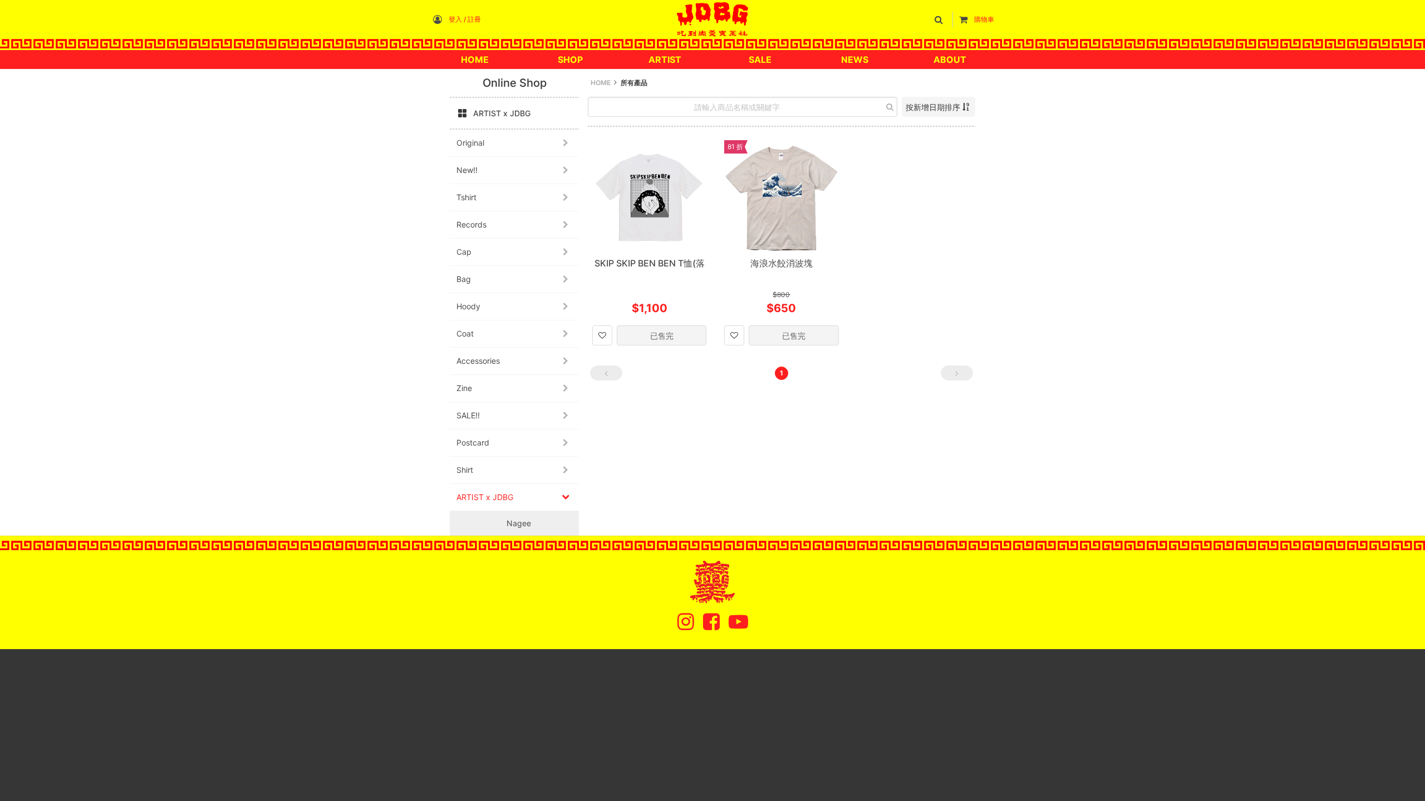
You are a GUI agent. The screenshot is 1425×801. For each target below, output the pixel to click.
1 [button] (781, 373)
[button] (940, 19)
